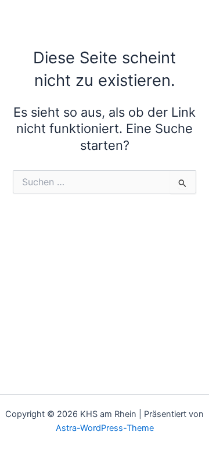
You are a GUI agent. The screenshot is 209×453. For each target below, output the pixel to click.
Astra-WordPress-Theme (105, 428)
